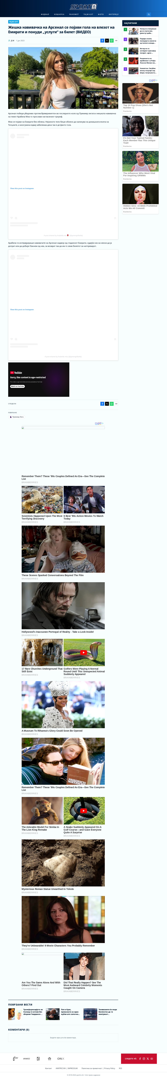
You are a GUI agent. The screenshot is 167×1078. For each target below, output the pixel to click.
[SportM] (26, 1058)
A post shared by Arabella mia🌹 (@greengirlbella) (63, 235)
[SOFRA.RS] (49, 1058)
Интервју (114, 14)
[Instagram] (144, 1058)
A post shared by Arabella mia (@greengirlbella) (63, 357)
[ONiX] (60, 1058)
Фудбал (45, 14)
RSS (120, 1068)
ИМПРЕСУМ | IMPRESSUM (67, 1068)
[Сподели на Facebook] (102, 41)
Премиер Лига (17, 417)
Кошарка (59, 14)
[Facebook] (140, 1058)
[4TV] (15, 1059)
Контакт (48, 1068)
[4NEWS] (38, 1058)
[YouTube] (151, 1058)
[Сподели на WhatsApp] (112, 41)
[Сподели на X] (107, 41)
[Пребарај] (149, 14)
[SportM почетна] (83, 7)
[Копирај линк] (116, 41)
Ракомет (74, 14)
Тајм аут (88, 14)
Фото (101, 14)
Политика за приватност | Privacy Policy (98, 1068)
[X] (148, 1058)
